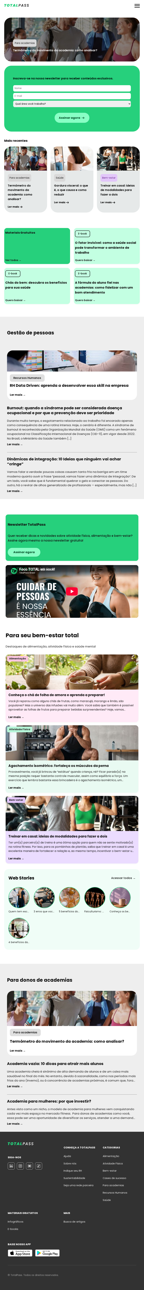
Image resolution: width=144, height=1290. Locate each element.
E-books (13, 1229)
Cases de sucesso (114, 1178)
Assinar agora (24, 552)
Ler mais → (18, 395)
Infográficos (15, 1221)
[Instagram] (20, 1166)
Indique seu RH (73, 1170)
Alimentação (111, 1156)
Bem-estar (110, 1170)
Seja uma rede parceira (78, 1185)
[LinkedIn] (11, 1166)
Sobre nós (70, 1163)
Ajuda (67, 1156)
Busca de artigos (74, 1221)
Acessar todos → (123, 878)
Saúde (107, 1200)
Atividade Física (113, 1163)
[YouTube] (29, 1166)
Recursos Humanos (115, 1192)
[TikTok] (38, 1166)
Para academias (113, 1185)
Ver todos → (13, 260)
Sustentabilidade (74, 1178)
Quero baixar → (85, 260)
